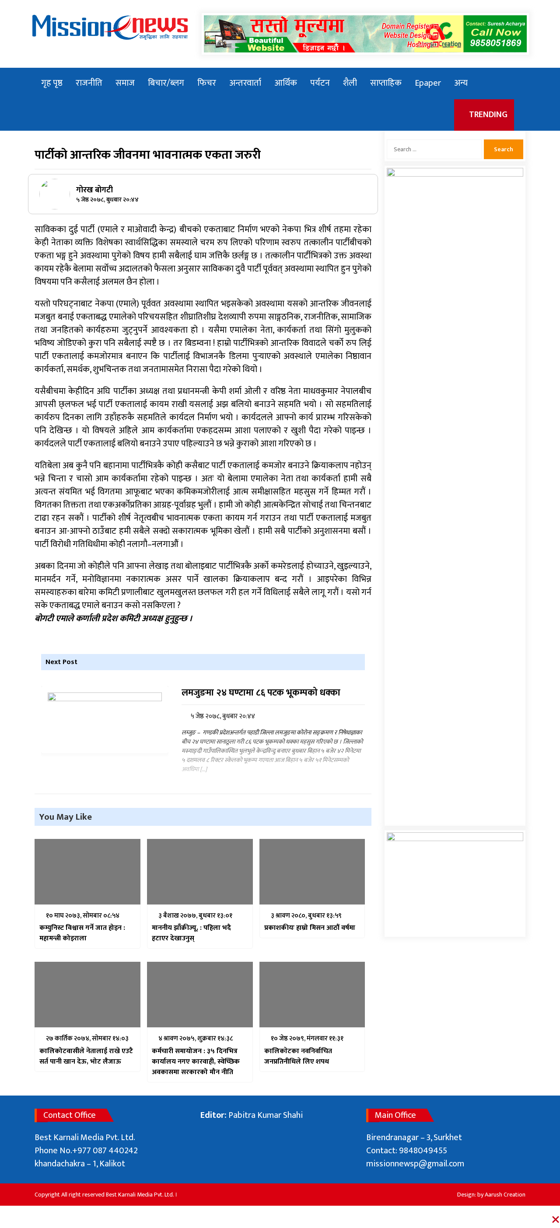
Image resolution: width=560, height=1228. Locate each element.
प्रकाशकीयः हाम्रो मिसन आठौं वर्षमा (309, 928)
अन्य (461, 83)
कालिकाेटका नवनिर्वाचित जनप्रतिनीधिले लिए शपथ (298, 1056)
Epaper (428, 83)
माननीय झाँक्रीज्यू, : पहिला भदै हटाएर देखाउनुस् (191, 933)
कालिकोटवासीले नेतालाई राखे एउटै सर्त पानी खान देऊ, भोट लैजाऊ (86, 1056)
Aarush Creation (505, 1195)
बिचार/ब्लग (166, 83)
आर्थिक (285, 83)
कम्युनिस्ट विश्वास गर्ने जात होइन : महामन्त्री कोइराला (82, 933)
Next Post (61, 662)
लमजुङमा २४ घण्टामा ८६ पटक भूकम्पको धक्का (261, 693)
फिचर (206, 83)
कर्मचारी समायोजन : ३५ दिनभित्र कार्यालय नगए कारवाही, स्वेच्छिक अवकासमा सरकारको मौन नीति (196, 1062)
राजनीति (89, 83)
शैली (350, 83)
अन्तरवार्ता (245, 83)
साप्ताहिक (386, 83)
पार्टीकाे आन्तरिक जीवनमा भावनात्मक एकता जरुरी (148, 155)
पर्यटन (320, 83)
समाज (125, 83)
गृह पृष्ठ (52, 83)
